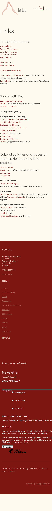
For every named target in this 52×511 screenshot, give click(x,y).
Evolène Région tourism (10, 49)
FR (37, 8)
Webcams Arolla (6, 62)
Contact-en (6, 331)
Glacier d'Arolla (6, 207)
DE (34, 8)
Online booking (8, 292)
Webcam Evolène (7, 65)
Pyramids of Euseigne (9, 216)
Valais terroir (5, 175)
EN (41, 8)
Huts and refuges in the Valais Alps (14, 119)
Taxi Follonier (5, 81)
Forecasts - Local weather (10, 70)
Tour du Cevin (6, 136)
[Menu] (48, 8)
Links (4, 327)
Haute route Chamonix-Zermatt (13, 128)
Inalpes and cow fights (9, 183)
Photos (5, 322)
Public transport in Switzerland (12, 75)
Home (4, 288)
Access (4, 318)
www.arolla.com (6, 46)
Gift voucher (7, 314)
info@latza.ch (7, 274)
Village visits (5, 170)
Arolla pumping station (16, 197)
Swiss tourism (5, 57)
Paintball (3, 103)
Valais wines (5, 173)
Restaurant (6, 301)
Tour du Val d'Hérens (8, 139)
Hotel (4, 297)
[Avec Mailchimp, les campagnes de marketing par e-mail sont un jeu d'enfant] (17, 453)
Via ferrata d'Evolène (8, 106)
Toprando (4, 133)
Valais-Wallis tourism (8, 54)
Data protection (42, 483)
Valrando (3, 142)
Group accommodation (11, 305)
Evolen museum (6, 167)
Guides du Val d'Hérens (9, 125)
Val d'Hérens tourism (8, 52)
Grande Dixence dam (8, 194)
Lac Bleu (3, 213)
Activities (5, 310)
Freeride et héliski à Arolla (10, 122)
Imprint (29, 483)
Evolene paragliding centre (11, 101)
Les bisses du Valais (8, 130)
